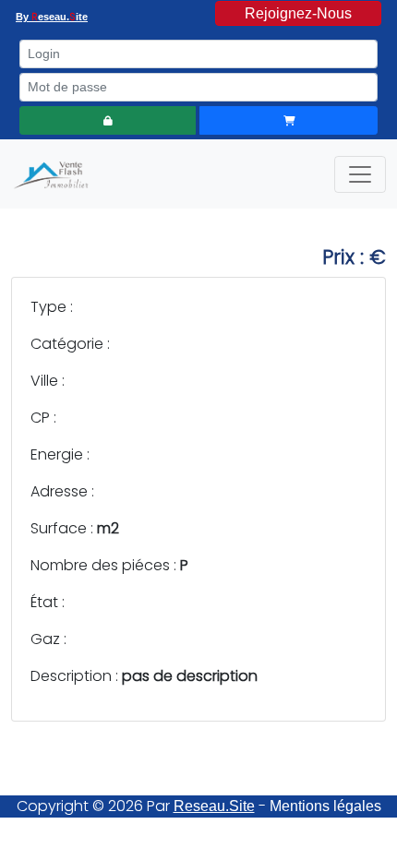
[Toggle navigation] (360, 174)
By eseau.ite (52, 16)
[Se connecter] (107, 120)
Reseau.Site (214, 806)
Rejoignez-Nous (298, 13)
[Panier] (288, 120)
